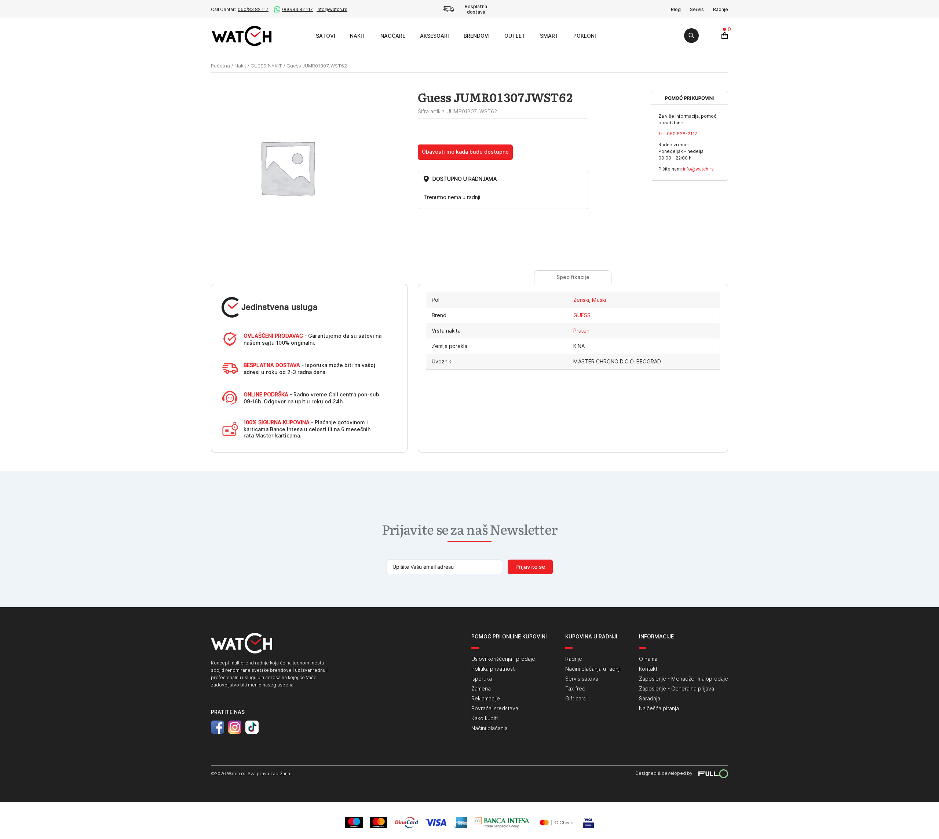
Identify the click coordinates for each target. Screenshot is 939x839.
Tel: (677, 133)
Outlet (514, 36)
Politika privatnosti (493, 669)
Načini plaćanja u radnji (593, 669)
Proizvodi (300, 35)
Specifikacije (572, 277)
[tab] (572, 277)
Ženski (581, 300)
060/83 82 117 (253, 9)
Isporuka (481, 679)
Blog (676, 9)
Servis (697, 9)
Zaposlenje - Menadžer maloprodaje (683, 679)
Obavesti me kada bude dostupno (465, 152)
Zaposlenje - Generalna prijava (676, 689)
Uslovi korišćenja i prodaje (503, 659)
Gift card (576, 698)
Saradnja (649, 698)
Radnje (720, 9)
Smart (549, 36)
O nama (648, 659)
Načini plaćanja (489, 728)
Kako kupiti (484, 718)
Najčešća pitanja (659, 708)
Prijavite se (530, 567)
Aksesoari (434, 36)
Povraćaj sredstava (494, 708)
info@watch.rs (332, 9)
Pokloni (584, 36)
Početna (220, 66)
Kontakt (648, 669)
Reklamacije (485, 698)
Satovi (325, 36)
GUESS (582, 315)
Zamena (481, 689)
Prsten (581, 331)
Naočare (392, 36)
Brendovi (477, 36)
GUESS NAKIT (266, 66)
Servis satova (581, 679)
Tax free (575, 689)
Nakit (358, 36)
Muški (599, 300)
